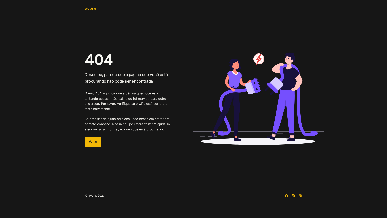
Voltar (93, 141)
